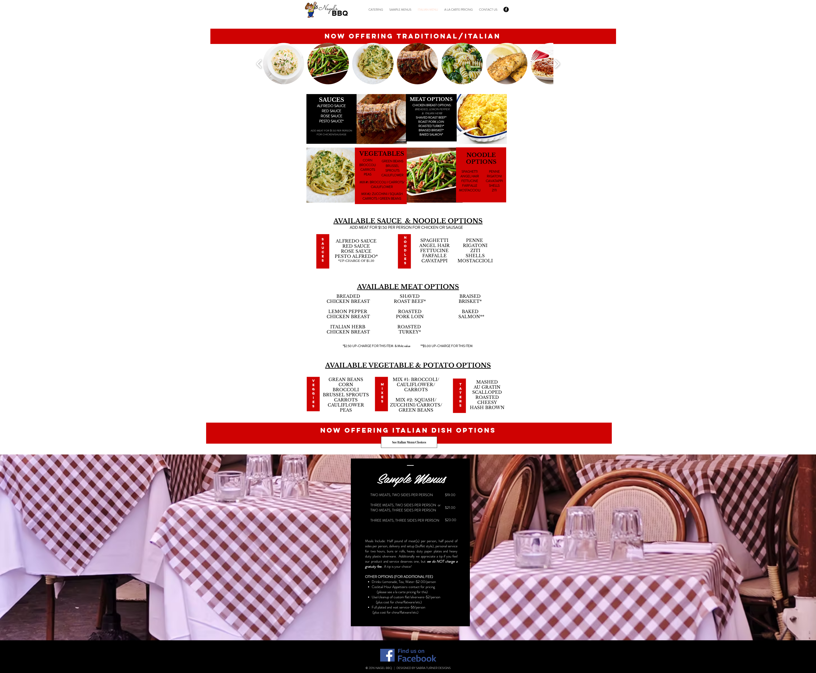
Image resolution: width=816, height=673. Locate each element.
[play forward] (557, 63)
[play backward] (259, 63)
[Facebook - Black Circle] (506, 9)
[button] (283, 63)
